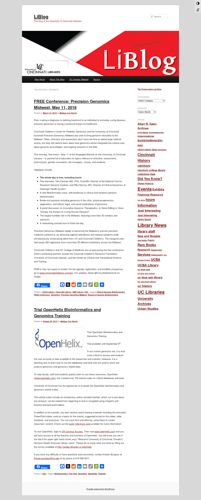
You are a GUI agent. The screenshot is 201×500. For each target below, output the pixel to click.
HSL (86, 292)
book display (143, 132)
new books (142, 240)
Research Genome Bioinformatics (103, 294)
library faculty (144, 219)
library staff (146, 231)
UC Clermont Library (147, 281)
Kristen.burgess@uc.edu (46, 458)
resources (156, 249)
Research (144, 250)
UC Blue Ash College (146, 273)
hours (150, 199)
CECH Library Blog (147, 149)
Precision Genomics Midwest (74, 294)
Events (145, 189)
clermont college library (152, 170)
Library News (152, 225)
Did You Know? (150, 178)
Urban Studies (148, 308)
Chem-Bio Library (63, 292)
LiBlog (41, 16)
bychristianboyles (156, 132)
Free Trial (73, 473)
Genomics (55, 294)
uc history (145, 286)
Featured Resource (150, 195)
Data (152, 174)
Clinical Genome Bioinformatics (111, 292)
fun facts (141, 200)
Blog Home (40, 79)
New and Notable (149, 236)
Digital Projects (146, 183)
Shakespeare (157, 254)
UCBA (155, 259)
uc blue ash (144, 269)
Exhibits (158, 189)
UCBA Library (148, 265)
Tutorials (102, 473)
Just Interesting (149, 210)
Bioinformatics (61, 473)
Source (96, 79)
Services (144, 254)
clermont (144, 165)
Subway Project (144, 260)
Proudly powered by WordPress (100, 489)
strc (165, 255)
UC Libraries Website (78, 79)
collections (143, 174)
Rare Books (147, 244)
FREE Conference (42, 294)
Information (147, 205)
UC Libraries (151, 292)
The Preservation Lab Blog (149, 89)
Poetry (151, 240)
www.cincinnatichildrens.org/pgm (56, 272)
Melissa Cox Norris (68, 113)
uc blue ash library (150, 277)
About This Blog (57, 79)
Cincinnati (162, 149)
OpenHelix (92, 473)
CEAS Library (48, 292)
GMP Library (78, 292)
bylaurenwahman (146, 136)
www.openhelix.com (45, 378)
